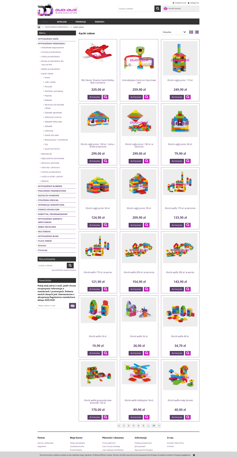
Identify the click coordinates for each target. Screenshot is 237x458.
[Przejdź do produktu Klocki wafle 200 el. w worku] (180, 251)
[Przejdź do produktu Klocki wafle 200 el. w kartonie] (139, 251)
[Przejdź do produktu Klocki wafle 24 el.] (98, 315)
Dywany (45, 181)
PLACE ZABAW (45, 241)
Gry (46, 144)
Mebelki (48, 100)
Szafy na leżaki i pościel (52, 176)
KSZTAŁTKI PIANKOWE (48, 195)
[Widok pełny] (197, 32)
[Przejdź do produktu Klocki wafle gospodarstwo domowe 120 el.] (98, 379)
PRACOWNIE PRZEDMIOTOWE (52, 191)
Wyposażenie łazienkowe (52, 158)
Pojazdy (48, 95)
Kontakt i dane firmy (175, 443)
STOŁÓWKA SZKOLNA (48, 200)
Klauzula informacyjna (144, 450)
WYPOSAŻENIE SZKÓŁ (48, 39)
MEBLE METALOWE (47, 227)
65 (154, 425)
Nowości (42, 245)
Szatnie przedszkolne (51, 172)
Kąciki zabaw (47, 73)
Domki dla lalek (52, 135)
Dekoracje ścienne (53, 117)
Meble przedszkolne (50, 69)
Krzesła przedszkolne (51, 52)
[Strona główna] (58, 8)
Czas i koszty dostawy (111, 446)
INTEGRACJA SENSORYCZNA (51, 205)
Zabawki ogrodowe (53, 112)
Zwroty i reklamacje (45, 443)
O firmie (170, 446)
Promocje (42, 250)
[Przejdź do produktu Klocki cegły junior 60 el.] (98, 187)
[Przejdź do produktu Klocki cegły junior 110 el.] (180, 59)
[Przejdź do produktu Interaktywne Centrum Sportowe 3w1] (139, 59)
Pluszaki (48, 86)
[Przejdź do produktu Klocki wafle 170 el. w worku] (98, 251)
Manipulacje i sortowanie (56, 139)
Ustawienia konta (77, 446)
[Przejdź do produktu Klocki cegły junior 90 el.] (139, 187)
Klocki (47, 77)
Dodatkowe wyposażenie (52, 47)
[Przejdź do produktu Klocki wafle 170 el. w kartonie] (180, 187)
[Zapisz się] (72, 305)
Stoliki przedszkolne (50, 56)
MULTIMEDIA (44, 231)
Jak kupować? (140, 446)
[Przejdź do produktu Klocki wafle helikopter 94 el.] (139, 379)
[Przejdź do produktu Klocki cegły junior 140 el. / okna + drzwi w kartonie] (98, 123)
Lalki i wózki (50, 82)
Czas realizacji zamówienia (112, 450)
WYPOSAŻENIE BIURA (48, 236)
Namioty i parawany (54, 91)
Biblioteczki (46, 154)
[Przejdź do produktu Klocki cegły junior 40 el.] (180, 123)
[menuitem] (45, 22)
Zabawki (48, 126)
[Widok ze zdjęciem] (191, 32)
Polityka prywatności (143, 443)
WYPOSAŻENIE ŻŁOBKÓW (50, 186)
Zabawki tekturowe (53, 121)
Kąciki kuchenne (52, 148)
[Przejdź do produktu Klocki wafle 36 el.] (139, 315)
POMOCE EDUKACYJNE (48, 209)
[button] (105, 97)
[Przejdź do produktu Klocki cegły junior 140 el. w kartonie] (139, 123)
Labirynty (49, 130)
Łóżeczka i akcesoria (50, 167)
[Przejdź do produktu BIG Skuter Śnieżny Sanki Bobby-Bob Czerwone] (98, 59)
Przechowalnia (76, 450)
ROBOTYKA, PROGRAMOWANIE (52, 214)
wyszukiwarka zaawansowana (64, 270)
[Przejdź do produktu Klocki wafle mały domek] (180, 379)
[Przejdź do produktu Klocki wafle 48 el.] (180, 315)
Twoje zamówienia (77, 443)
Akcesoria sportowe (50, 163)
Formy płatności (108, 443)
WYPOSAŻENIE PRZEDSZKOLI (51, 43)
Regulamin (42, 446)
